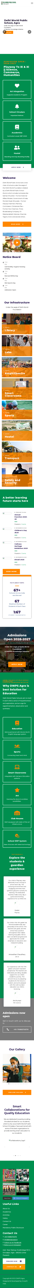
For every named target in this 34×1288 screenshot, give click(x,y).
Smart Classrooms (13, 394)
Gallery (5, 1218)
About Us (6, 1208)
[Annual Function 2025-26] (7, 516)
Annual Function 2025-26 (21, 517)
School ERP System (17, 841)
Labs (8, 352)
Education (17, 729)
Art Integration (17, 91)
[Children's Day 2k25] (7, 532)
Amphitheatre (15, 373)
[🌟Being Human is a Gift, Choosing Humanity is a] (22, 1189)
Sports (9, 415)
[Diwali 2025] (7, 561)
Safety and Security (12, 481)
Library (10, 330)
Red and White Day (11, 276)
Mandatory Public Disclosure (13, 1228)
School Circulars (17, 112)
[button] (5, 1068)
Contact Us (7, 1221)
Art (17, 796)
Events (23, 524)
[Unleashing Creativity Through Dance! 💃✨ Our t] (9, 1175)
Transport (12, 458)
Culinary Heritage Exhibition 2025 (21, 546)
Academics (17, 133)
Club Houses (17, 818)
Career (5, 1224)
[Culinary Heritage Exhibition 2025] (7, 545)
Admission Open (10, 290)
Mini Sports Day (10, 283)
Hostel (17, 153)
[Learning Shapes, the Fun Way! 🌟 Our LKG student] (22, 1175)
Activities (6, 1215)
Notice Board (11, 257)
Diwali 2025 (19, 560)
